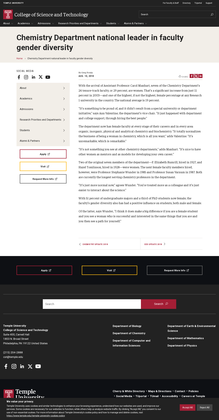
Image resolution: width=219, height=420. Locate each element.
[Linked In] (33, 77)
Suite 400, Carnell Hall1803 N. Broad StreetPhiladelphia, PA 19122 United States (25, 339)
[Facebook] (19, 77)
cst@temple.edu (13, 357)
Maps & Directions (159, 391)
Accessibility (170, 396)
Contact (180, 391)
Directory (187, 3)
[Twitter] (40, 77)
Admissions (44, 23)
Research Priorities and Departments (78, 23)
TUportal (198, 3)
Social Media (124, 396)
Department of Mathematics (186, 338)
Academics (24, 23)
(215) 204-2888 (13, 352)
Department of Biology (127, 326)
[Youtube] (47, 77)
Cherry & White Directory (129, 391)
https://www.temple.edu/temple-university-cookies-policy (36, 415)
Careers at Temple (193, 396)
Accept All (187, 407)
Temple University (13, 3)
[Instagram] (26, 77)
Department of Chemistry (129, 333)
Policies (193, 391)
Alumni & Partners (134, 23)
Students (111, 23)
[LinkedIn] (200, 76)
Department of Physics (182, 345)
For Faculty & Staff (171, 3)
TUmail (154, 396)
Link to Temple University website (24, 395)
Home (20, 58)
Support (209, 3)
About (6, 23)
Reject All (204, 407)
